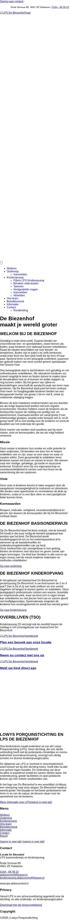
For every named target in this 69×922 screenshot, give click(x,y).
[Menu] (1, 262)
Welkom (11, 268)
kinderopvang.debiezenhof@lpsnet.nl (22, 877)
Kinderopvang (15, 277)
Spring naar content (11, 1)
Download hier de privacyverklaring (21, 905)
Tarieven (18, 286)
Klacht (4, 835)
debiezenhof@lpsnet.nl (13, 874)
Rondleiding (20, 310)
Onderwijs (13, 271)
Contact (11, 307)
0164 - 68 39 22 (60, 7)
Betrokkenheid (15, 301)
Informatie (12, 304)
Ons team (12, 298)
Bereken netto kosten (26, 283)
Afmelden (19, 295)
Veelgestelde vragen (25, 289)
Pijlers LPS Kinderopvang (28, 280)
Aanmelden (20, 274)
